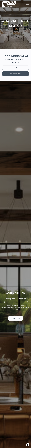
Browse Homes (15, 73)
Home (15, 67)
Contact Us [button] (15, 318)
